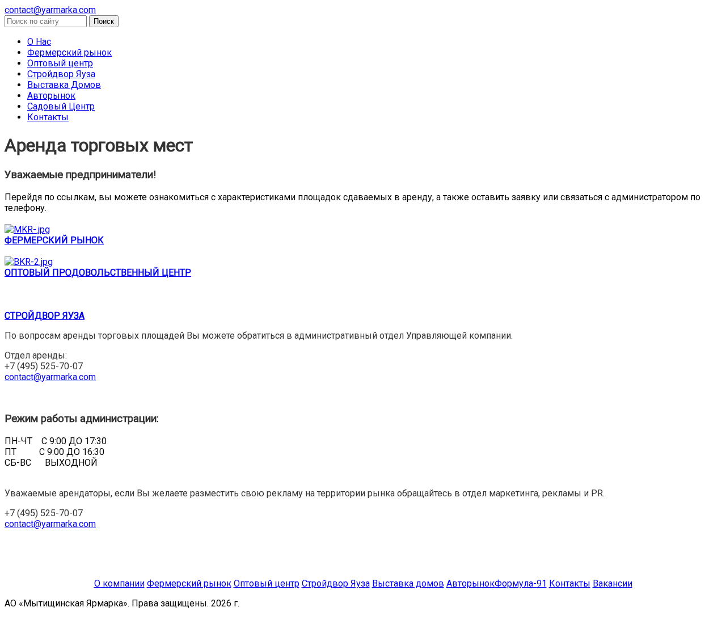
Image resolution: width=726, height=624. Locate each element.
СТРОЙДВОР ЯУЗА (45, 315)
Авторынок (51, 95)
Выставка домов (408, 583)
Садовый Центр (61, 106)
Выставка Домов (64, 84)
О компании (119, 583)
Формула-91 (521, 583)
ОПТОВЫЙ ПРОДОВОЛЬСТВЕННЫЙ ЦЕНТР (98, 272)
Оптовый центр (60, 63)
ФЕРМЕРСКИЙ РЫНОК (54, 240)
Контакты (48, 117)
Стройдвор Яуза (61, 74)
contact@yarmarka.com (50, 10)
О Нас (39, 41)
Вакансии (612, 583)
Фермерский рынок (69, 52)
